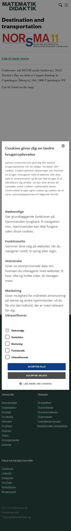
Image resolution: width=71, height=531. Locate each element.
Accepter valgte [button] (36, 375)
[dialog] (35, 265)
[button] (35, 384)
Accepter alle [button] (36, 366)
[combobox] (63, 145)
